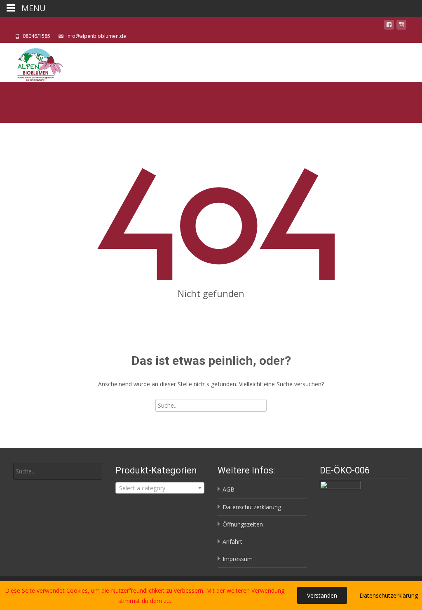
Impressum (238, 559)
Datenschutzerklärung (252, 507)
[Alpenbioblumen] (31, 62)
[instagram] (401, 26)
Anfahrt (232, 541)
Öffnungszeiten (243, 524)
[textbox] (160, 488)
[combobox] (159, 488)
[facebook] (389, 26)
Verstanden (322, 595)
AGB (228, 489)
